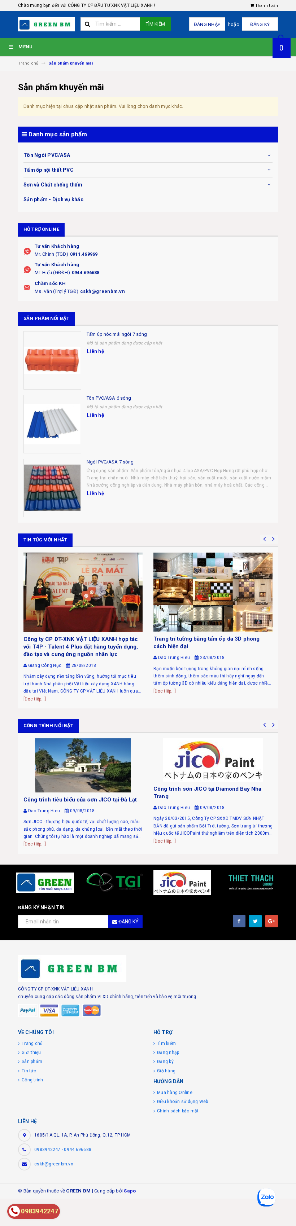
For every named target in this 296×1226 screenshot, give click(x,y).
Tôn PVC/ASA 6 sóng (109, 398)
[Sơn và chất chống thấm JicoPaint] (182, 882)
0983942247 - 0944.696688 (62, 1149)
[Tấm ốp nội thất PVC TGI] (113, 882)
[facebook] (239, 921)
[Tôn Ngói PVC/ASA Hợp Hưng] (45, 882)
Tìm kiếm (155, 24)
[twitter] (255, 921)
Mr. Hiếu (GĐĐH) (52, 272)
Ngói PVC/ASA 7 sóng (110, 462)
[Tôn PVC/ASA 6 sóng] (52, 424)
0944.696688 (86, 272)
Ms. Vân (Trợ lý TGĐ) (56, 291)
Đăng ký (260, 24)
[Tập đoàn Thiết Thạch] (250, 882)
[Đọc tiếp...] (34, 699)
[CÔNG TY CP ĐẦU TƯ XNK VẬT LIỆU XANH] (148, 968)
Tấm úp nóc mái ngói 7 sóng (117, 334)
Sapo (130, 1191)
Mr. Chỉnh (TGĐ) (51, 254)
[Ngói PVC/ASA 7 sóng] (52, 488)
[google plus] (271, 921)
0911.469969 (84, 254)
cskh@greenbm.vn (102, 291)
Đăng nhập (207, 24)
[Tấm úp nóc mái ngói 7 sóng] (52, 360)
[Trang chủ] (46, 24)
